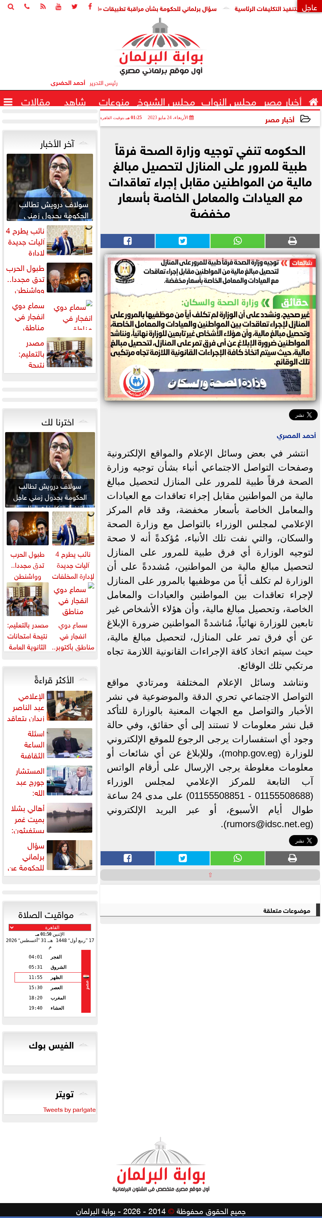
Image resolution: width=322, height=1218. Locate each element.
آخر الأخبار (57, 142)
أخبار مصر (280, 118)
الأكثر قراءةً (54, 678)
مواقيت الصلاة (46, 913)
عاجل (309, 6)
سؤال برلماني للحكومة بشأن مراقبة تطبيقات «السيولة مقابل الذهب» (149, 7)
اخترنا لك (58, 420)
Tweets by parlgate (69, 1108)
